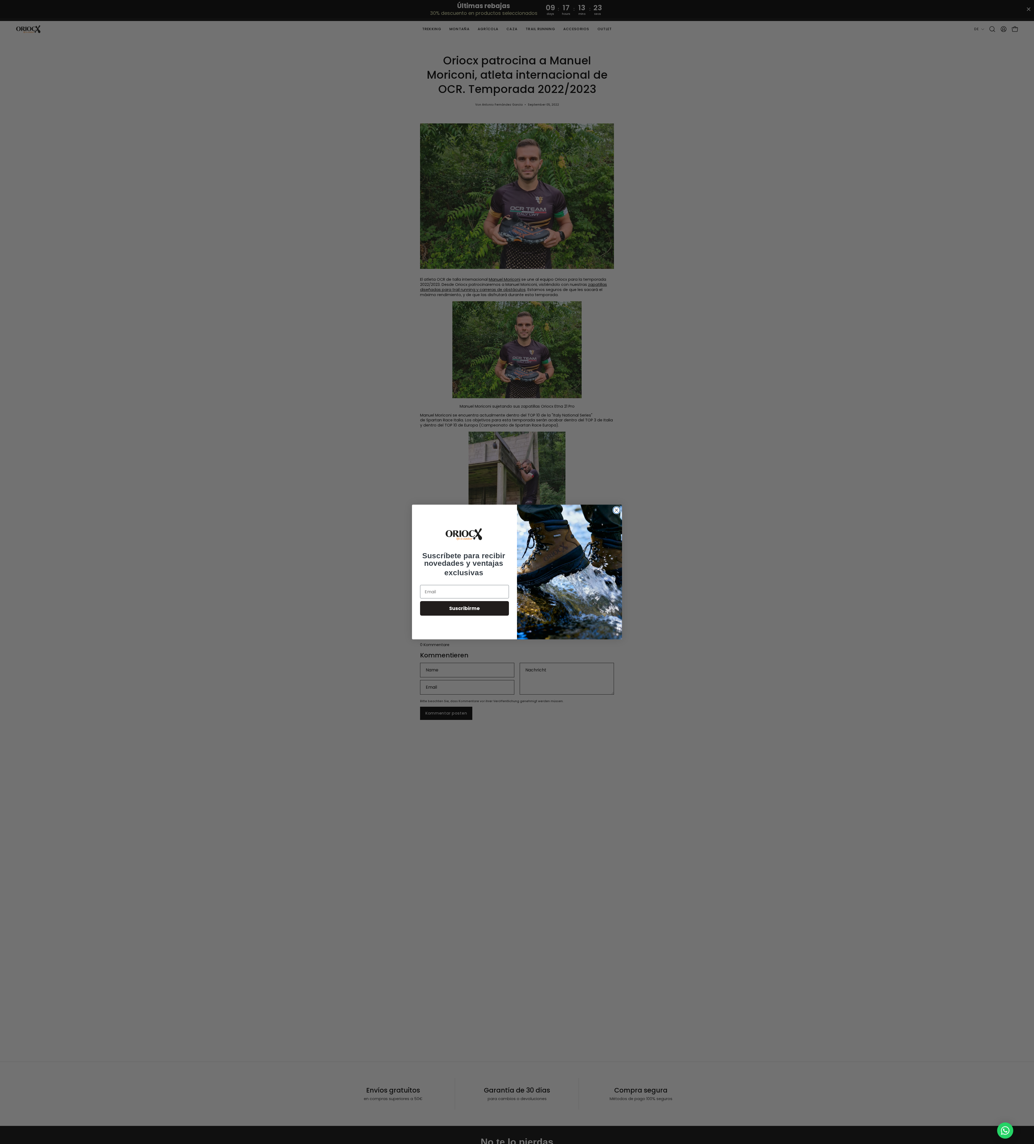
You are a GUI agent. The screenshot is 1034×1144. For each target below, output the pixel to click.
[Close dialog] (616, 510)
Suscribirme (464, 608)
